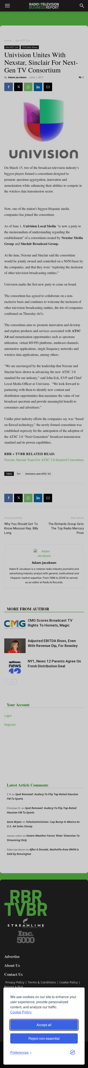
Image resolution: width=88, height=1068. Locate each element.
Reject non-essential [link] (44, 1038)
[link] (21, 1052)
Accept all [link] (44, 1024)
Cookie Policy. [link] (21, 1012)
